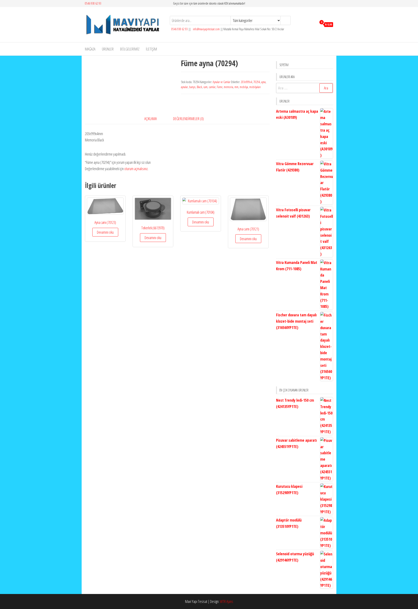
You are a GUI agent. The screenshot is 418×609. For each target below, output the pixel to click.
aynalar (184, 87)
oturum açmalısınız (136, 168)
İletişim (151, 49)
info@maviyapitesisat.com (206, 29)
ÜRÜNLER (108, 49)
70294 (256, 82)
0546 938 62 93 (93, 3)
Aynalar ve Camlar (221, 82)
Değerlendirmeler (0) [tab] (188, 118)
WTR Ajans (226, 601)
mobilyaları (255, 87)
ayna (263, 82)
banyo (192, 87)
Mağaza (90, 49)
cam (205, 87)
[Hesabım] (312, 24)
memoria (228, 87)
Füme (219, 87)
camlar (212, 87)
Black (199, 87)
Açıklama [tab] (150, 118)
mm (236, 87)
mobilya (244, 87)
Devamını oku (105, 232)
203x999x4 (246, 82)
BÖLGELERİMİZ (129, 49)
